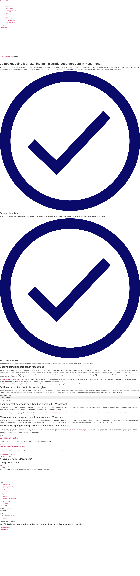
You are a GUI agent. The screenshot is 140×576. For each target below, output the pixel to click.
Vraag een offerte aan (6, 395)
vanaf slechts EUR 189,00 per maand (51, 412)
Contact (5, 15)
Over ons (5, 13)
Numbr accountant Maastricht (10, 379)
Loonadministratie (11, 10)
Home (1, 56)
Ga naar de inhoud (5, 1)
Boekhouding (9, 8)
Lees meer (3, 444)
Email (1, 513)
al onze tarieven (63, 413)
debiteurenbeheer (80, 429)
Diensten (7, 56)
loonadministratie (69, 429)
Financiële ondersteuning (13, 12)
